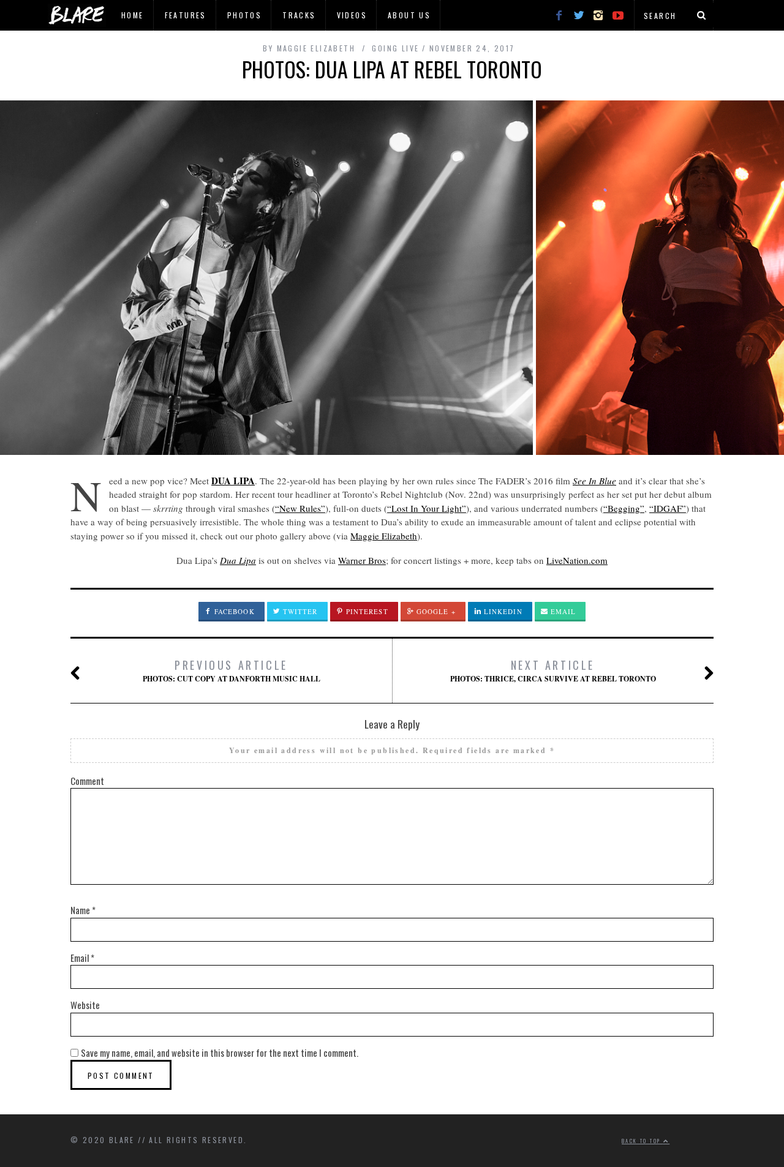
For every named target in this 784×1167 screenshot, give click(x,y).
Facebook (233, 611)
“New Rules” (300, 508)
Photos (244, 15)
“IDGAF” (667, 508)
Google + (435, 611)
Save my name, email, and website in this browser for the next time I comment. (219, 1052)
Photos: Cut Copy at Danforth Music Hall (231, 670)
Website (85, 1004)
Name (83, 910)
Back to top (642, 1140)
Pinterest (366, 611)
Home (132, 15)
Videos (352, 15)
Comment (87, 780)
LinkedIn (501, 611)
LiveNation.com (577, 560)
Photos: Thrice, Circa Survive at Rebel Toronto (553, 670)
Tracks (298, 15)
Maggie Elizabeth (383, 536)
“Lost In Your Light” (426, 508)
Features (185, 15)
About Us (409, 15)
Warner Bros (362, 560)
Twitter (299, 611)
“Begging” (623, 508)
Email (562, 611)
